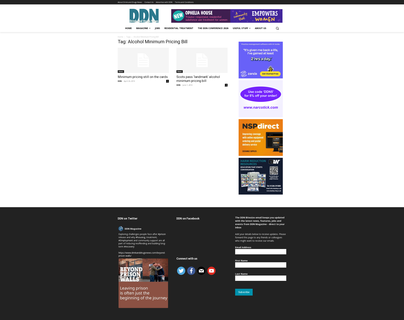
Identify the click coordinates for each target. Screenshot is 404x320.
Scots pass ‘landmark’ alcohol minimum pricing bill (198, 79)
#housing (140, 237)
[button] (277, 28)
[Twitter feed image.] (143, 283)
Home (120, 37)
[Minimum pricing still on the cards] (143, 60)
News (121, 71)
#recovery (129, 246)
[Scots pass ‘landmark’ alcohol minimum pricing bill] (202, 60)
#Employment (126, 240)
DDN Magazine (133, 228)
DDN (120, 81)
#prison (162, 234)
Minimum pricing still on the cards (143, 77)
